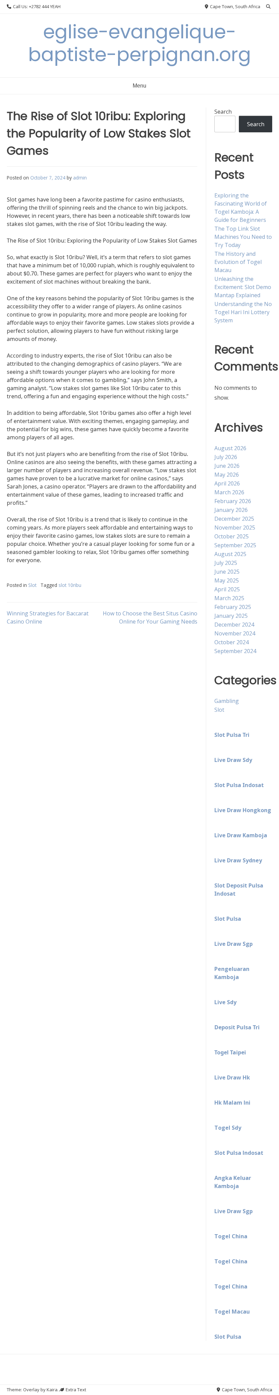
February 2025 (232, 607)
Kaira (52, 1390)
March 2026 (229, 492)
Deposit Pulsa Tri (237, 1027)
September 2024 (235, 651)
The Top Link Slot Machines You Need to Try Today (243, 237)
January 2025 (231, 615)
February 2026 (232, 501)
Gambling (226, 701)
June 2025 (227, 571)
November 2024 (234, 633)
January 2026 (231, 510)
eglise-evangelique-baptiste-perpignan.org (139, 43)
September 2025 (235, 545)
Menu (139, 86)
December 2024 (234, 624)
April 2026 (227, 483)
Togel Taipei (230, 1052)
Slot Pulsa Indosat (239, 785)
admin (80, 177)
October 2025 (231, 536)
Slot (32, 585)
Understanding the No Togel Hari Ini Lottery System (243, 312)
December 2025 (234, 518)
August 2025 (230, 554)
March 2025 (229, 598)
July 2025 (225, 563)
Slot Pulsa (227, 918)
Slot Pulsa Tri (231, 735)
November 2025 (234, 527)
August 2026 (230, 448)
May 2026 (226, 474)
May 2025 (226, 580)
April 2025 (227, 589)
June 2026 (227, 466)
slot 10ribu (70, 585)
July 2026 (225, 457)
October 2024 (231, 642)
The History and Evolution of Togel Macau (238, 262)
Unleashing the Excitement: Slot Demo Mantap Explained (242, 287)
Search (223, 111)
